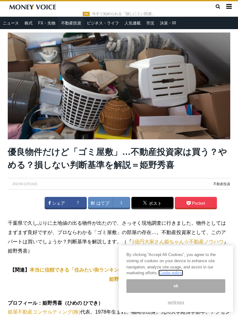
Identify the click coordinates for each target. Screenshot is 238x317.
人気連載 (133, 23)
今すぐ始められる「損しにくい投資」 (123, 14)
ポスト (155, 203)
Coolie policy (170, 273)
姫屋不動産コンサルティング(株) (44, 312)
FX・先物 (46, 23)
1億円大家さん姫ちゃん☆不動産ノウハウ (178, 241)
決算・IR (168, 23)
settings (176, 302)
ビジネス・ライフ (103, 23)
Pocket (198, 203)
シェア (58, 203)
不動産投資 (71, 23)
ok (176, 286)
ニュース (11, 23)
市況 (150, 23)
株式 (28, 23)
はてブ (102, 203)
